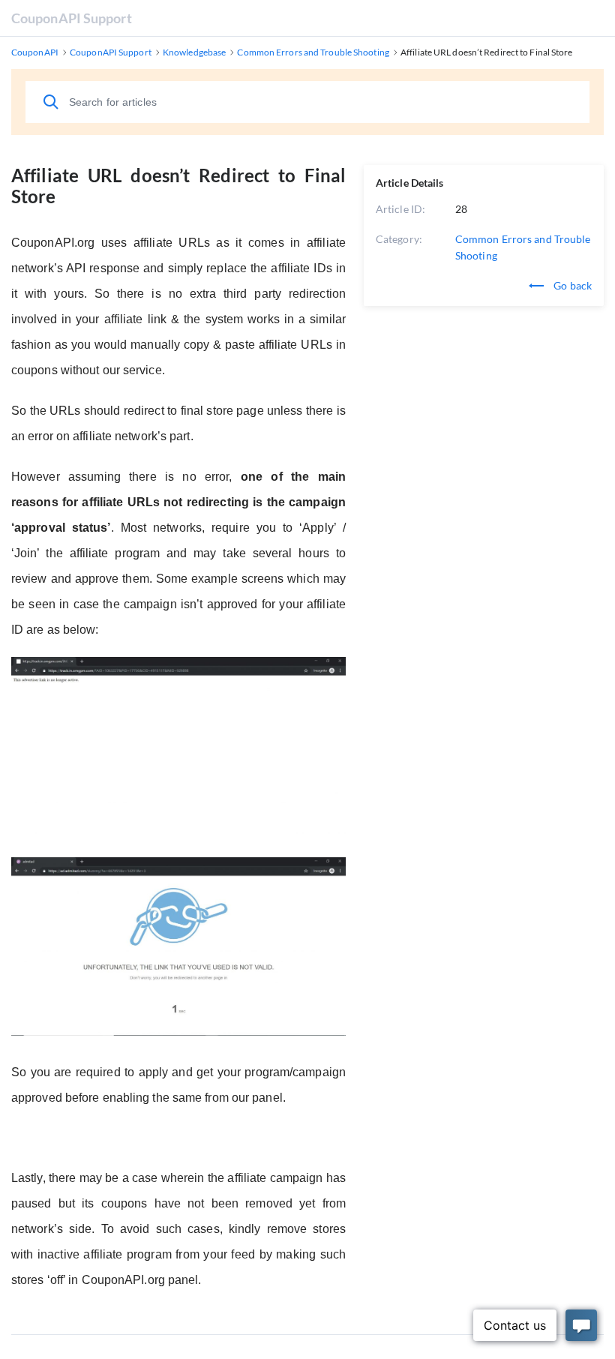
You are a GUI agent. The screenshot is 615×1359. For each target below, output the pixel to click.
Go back (571, 285)
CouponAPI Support (71, 18)
